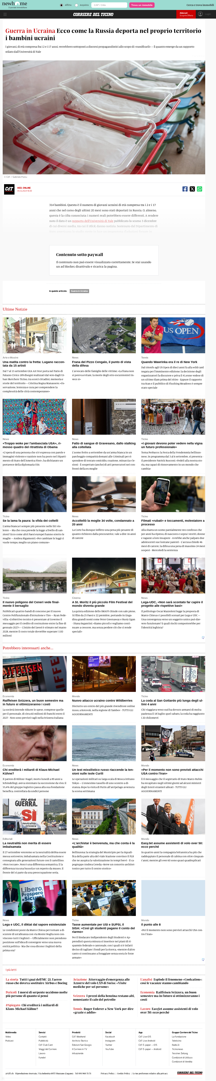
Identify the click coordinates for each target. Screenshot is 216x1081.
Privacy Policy (108, 1073)
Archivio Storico (80, 1040)
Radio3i (175, 1045)
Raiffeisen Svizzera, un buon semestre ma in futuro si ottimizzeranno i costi (170, 996)
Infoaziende (77, 1053)
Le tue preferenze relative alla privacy (150, 1073)
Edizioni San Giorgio (82, 1045)
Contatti (43, 1036)
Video (8, 1036)
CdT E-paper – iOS (148, 1045)
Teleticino (176, 1040)
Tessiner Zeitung (180, 1053)
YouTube (109, 1049)
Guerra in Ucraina (79, 291)
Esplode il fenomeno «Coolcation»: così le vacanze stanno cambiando (171, 981)
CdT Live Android (147, 1040)
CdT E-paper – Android (150, 1049)
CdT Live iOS (145, 1036)
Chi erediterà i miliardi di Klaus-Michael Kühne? (32, 1007)
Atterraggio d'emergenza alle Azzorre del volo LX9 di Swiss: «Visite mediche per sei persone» (101, 983)
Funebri (42, 1057)
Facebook (110, 1036)
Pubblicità (43, 1040)
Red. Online (24, 187)
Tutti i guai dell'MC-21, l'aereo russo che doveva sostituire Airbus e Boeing (36, 981)
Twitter (108, 1045)
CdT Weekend (78, 1036)
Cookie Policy (123, 1073)
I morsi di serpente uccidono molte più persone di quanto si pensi (37, 994)
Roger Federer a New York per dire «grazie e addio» (103, 1010)
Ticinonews (177, 1049)
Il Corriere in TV (79, 1049)
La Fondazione (179, 1036)
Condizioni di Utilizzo (182, 1057)
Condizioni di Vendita (182, 1061)
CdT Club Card (45, 1045)
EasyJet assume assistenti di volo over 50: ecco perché (169, 1010)
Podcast (9, 1040)
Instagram (110, 1040)
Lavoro (42, 1053)
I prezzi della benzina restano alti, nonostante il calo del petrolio (104, 997)
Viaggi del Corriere (48, 1049)
